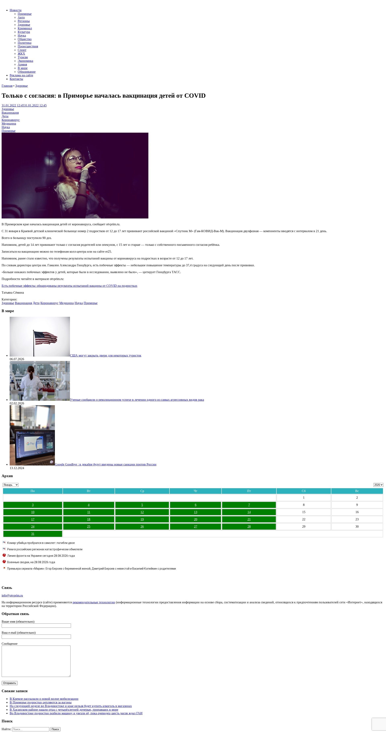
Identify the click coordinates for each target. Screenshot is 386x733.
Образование (27, 71)
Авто (21, 17)
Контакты (16, 79)
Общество (25, 39)
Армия (22, 64)
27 (195, 526)
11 (88, 512)
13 (195, 512)
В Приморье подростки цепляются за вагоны (41, 702)
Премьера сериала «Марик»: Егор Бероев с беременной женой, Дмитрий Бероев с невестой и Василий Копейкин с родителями (91, 568)
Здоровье (24, 24)
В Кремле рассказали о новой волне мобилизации (44, 698)
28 (249, 526)
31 (32, 533)
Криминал (25, 28)
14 (249, 512)
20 (195, 519)
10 (32, 512)
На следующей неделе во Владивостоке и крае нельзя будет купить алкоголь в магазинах (71, 706)
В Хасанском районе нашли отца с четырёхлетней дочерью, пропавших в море (64, 709)
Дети (5, 116)
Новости (16, 10)
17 (32, 519)
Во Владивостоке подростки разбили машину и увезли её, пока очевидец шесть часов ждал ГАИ (76, 713)
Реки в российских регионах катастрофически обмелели (44, 549)
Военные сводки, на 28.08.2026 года (31, 562)
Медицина (9, 123)
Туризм (23, 57)
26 (142, 526)
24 (32, 526)
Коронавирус (11, 120)
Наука (22, 35)
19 (142, 519)
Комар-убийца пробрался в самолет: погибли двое (41, 542)
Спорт (22, 50)
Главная (7, 85)
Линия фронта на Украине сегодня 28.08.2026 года (41, 555)
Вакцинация (10, 112)
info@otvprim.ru (12, 595)
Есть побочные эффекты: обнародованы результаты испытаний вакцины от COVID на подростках (69, 285)
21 (249, 519)
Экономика (25, 61)
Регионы (24, 21)
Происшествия (28, 46)
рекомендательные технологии (94, 602)
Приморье (25, 13)
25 (88, 526)
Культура (24, 32)
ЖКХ (21, 53)
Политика (24, 42)
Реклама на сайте (21, 75)
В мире (23, 68)
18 (88, 519)
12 (142, 512)
